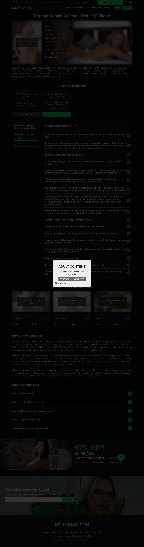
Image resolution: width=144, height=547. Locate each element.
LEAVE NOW (79, 279)
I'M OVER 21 (65, 279)
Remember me (63, 283)
